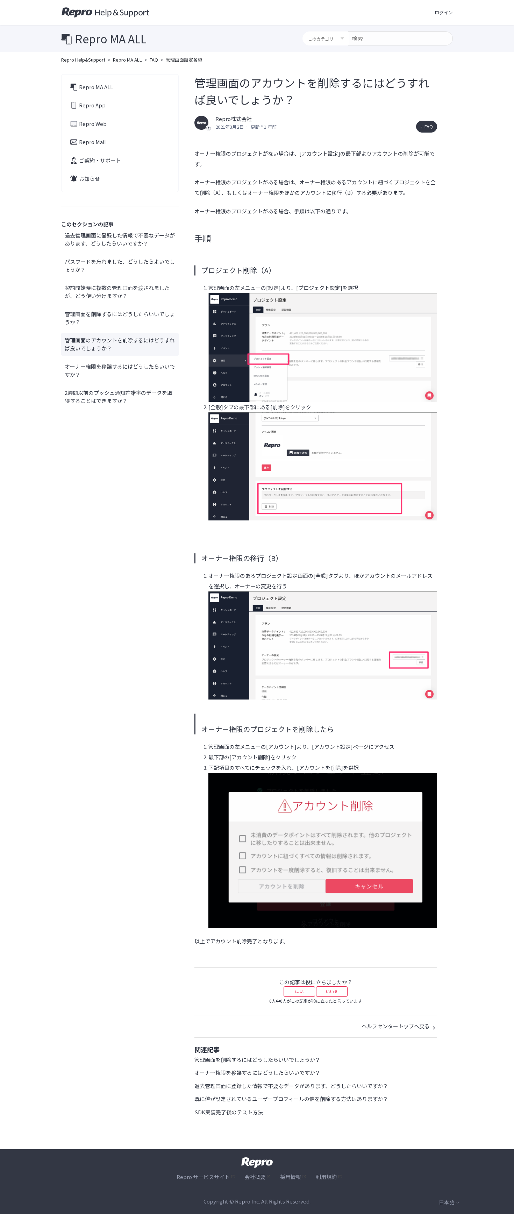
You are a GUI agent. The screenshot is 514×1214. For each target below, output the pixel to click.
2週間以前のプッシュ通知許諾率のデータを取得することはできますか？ (118, 396)
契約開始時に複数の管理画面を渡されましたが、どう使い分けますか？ (117, 291)
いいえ (332, 991)
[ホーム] (105, 12)
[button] (444, 12)
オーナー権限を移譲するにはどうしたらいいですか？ (120, 370)
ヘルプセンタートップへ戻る (396, 1026)
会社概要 (254, 1176)
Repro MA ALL (127, 59)
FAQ (154, 59)
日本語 (447, 1202)
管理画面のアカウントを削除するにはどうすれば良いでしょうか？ (120, 344)
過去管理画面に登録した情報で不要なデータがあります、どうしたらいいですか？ (120, 239)
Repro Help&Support (83, 59)
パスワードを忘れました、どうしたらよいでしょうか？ (120, 265)
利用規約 (326, 1176)
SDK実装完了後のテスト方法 (228, 1112)
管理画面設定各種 (184, 59)
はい (299, 991)
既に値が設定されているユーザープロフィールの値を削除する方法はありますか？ (291, 1098)
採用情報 (290, 1176)
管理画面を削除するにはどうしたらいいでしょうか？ (120, 318)
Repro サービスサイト (203, 1176)
